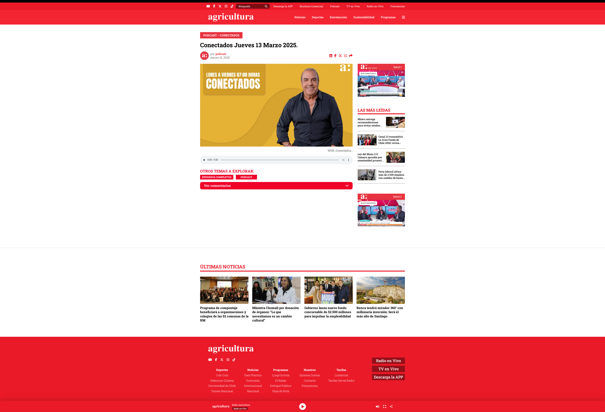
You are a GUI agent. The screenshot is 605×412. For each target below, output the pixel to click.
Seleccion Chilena (222, 380)
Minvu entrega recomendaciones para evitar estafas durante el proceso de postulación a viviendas (370, 122)
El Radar (280, 380)
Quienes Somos (310, 375)
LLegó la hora (280, 375)
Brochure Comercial (311, 6)
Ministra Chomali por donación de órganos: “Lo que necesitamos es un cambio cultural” (275, 314)
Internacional (253, 386)
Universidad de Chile (222, 386)
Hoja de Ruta (280, 391)
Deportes (317, 17)
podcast (221, 54)
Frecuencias (397, 6)
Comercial (341, 375)
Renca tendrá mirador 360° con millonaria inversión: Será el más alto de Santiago (380, 312)
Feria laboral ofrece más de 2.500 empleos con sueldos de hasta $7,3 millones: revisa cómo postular (391, 174)
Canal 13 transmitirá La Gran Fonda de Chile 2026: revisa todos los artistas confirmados (390, 140)
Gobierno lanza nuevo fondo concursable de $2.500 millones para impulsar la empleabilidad (327, 312)
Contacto (310, 380)
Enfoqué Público (280, 386)
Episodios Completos (216, 177)
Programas (388, 17)
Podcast (335, 6)
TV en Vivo (353, 6)
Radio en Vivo (375, 6)
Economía (253, 380)
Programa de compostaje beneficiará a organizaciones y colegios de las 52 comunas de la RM (224, 314)
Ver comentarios (217, 185)
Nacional (253, 391)
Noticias (299, 17)
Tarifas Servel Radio (341, 380)
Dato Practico (253, 375)
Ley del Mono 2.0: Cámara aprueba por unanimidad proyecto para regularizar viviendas (370, 157)
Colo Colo (222, 375)
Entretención (338, 17)
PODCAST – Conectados (221, 35)
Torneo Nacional (222, 391)
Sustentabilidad (364, 17)
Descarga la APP (283, 6)
